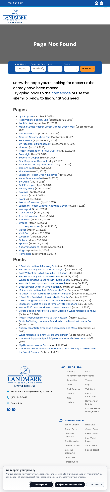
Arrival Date (20, 64)
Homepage (25, 254)
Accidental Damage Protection (36, 164)
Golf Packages (27, 185)
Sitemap (23, 147)
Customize (95, 484)
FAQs (22, 199)
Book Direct (25, 140)
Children (68, 64)
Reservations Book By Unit (33, 120)
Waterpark (25, 209)
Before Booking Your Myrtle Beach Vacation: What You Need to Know (57, 310)
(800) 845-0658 (15, 3)
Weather (24, 236)
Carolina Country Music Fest (34, 137)
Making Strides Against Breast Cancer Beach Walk (47, 126)
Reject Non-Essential (69, 484)
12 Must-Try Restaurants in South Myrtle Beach (45, 293)
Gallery (23, 240)
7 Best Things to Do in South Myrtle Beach (42, 300)
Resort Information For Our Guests (38, 150)
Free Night (25, 154)
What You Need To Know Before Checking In (43, 335)
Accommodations (29, 247)
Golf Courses (26, 212)
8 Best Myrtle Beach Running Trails (38, 266)
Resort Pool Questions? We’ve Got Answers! (43, 317)
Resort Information (29, 202)
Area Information (28, 216)
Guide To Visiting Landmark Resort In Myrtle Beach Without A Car (55, 321)
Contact (23, 195)
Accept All (41, 484)
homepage (61, 93)
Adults (51, 64)
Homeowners (26, 133)
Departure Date (38, 64)
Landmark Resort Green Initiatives (38, 175)
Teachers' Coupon (29, 157)
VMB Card (24, 233)
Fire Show (24, 171)
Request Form (32, 226)
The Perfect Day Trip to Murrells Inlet (40, 276)
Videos (22, 229)
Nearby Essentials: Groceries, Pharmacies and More (48, 328)
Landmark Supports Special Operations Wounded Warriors (52, 338)
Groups (23, 223)
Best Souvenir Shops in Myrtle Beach (39, 286)
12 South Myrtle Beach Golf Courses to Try (42, 290)
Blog (21, 250)
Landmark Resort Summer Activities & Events (44, 205)
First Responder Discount (33, 161)
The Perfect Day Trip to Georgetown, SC (41, 269)
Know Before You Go (30, 178)
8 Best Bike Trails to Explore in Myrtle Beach (43, 297)
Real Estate (25, 123)
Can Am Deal (26, 168)
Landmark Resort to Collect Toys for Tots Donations (48, 304)
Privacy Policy (26, 188)
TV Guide (24, 181)
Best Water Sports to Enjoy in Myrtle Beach (43, 273)
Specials (23, 243)
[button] (55, 9)
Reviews (23, 192)
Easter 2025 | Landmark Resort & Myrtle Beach (45, 307)
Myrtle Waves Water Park (33, 345)
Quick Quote (26, 116)
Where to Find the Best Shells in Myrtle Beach (44, 280)
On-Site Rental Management (35, 144)
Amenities (24, 219)
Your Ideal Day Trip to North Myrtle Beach (42, 283)
